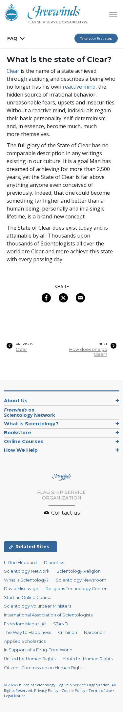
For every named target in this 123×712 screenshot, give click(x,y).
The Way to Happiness (27, 632)
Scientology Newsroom (81, 580)
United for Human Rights (29, 658)
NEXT (102, 344)
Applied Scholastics (25, 641)
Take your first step (96, 38)
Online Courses (24, 441)
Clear (13, 70)
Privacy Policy (46, 690)
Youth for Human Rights (88, 658)
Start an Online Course (27, 597)
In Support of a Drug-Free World (38, 649)
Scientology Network (26, 571)
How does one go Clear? (88, 352)
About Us (16, 401)
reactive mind (79, 86)
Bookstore (17, 433)
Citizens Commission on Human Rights (44, 667)
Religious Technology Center (76, 588)
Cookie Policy (73, 690)
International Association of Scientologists (48, 614)
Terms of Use (100, 690)
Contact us (65, 513)
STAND (60, 623)
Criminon (67, 632)
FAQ (12, 38)
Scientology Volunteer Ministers (37, 606)
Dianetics (54, 562)
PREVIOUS (24, 344)
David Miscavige (21, 588)
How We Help (21, 450)
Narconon (94, 632)
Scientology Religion (78, 571)
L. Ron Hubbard (20, 562)
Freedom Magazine (25, 623)
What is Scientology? (31, 424)
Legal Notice (15, 695)
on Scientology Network (29, 412)
